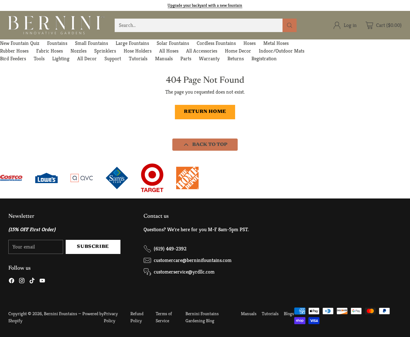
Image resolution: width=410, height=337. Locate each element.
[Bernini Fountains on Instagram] (22, 282)
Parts (185, 58)
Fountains (57, 43)
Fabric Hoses (49, 50)
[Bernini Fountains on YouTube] (42, 282)
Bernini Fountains (60, 313)
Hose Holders (138, 50)
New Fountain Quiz (19, 43)
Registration (264, 58)
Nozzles (78, 50)
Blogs (289, 313)
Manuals (164, 58)
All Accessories (201, 50)
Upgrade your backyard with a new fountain (205, 5)
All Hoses (168, 50)
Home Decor (238, 50)
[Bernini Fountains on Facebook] (11, 282)
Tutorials (138, 58)
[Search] (290, 25)
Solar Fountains (173, 43)
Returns (235, 58)
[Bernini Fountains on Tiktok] (32, 282)
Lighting (61, 58)
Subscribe (93, 246)
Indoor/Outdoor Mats (281, 50)
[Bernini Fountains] (56, 25)
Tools (39, 58)
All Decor (87, 58)
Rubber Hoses (14, 50)
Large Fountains (132, 43)
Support (112, 58)
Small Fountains (91, 43)
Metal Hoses (276, 43)
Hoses (249, 43)
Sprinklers (105, 50)
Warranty (209, 58)
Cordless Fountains (216, 43)
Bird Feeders (13, 58)
